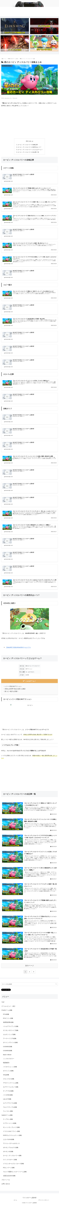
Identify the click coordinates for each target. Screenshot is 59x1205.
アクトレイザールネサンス (11, 1143)
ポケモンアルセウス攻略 (10, 1147)
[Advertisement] (29, 122)
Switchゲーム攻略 (7, 1115)
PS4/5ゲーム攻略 (7, 1010)
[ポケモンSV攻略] (44, 43)
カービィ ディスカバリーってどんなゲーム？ (30, 149)
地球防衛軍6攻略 (8, 1022)
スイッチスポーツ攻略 (10, 1159)
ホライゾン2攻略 (8, 1071)
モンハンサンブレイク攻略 (11, 1127)
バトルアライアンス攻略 (10, 1026)
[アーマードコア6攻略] (15, 43)
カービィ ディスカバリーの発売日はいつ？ (29, 147)
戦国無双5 (6, 1062)
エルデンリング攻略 (9, 1034)
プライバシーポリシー (43, 1200)
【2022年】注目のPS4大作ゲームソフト (18, 647)
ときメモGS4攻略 (8, 1139)
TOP (3, 1002)
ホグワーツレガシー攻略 (10, 1087)
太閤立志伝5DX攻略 (9, 1175)
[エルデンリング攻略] (15, 26)
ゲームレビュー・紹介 (8, 1006)
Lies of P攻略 (7, 1099)
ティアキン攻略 (8, 1119)
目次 (27, 141)
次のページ (29, 966)
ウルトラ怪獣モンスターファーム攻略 (15, 1171)
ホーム (15, 1200)
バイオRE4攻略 (8, 1095)
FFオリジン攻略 (8, 1018)
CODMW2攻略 (7, 1046)
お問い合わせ (6, 1184)
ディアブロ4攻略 (8, 1091)
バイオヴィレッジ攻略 (10, 1067)
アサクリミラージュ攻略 (10, 1083)
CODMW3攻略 (7, 1050)
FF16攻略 (6, 1014)
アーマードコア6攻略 (9, 1038)
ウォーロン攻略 (8, 1111)
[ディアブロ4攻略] (44, 26)
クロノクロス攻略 (8, 1079)
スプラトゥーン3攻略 (9, 1123)
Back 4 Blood (7, 1054)
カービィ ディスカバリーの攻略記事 (28, 144)
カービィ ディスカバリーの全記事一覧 (28, 152)
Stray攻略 (6, 1075)
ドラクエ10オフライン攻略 (11, 1131)
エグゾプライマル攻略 (10, 1103)
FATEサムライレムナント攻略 (12, 1135)
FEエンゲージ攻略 (9, 1167)
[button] (56, 984)
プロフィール (6, 1180)
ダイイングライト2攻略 (10, 1042)
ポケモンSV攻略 (8, 1151)
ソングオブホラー (8, 1058)
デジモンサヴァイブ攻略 (10, 1030)
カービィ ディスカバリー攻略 (12, 1155)
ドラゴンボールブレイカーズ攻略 (13, 1163)
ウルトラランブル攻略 (10, 1107)
